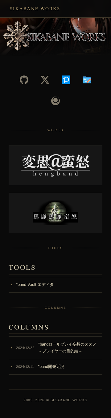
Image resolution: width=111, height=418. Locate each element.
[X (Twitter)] (45, 80)
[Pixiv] (66, 80)
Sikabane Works (35, 8)
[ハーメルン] (87, 80)
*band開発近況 (40, 366)
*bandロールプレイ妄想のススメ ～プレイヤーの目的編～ (56, 347)
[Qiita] (55, 101)
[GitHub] (24, 80)
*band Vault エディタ (35, 284)
